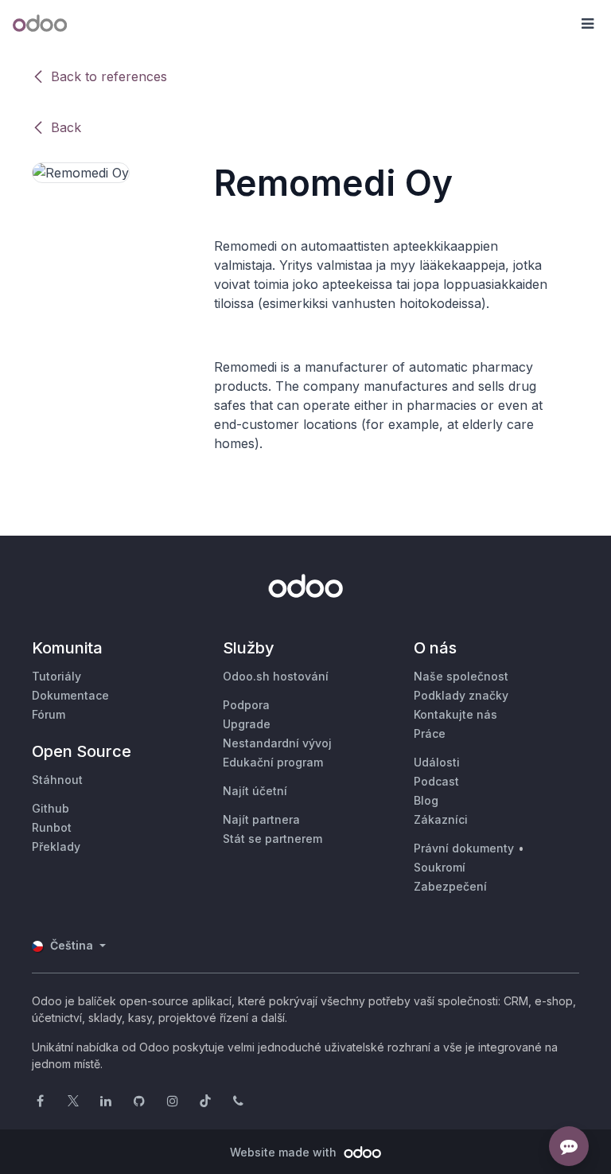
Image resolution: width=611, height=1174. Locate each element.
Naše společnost (461, 676)
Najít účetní (255, 791)
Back (66, 127)
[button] (587, 24)
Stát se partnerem (272, 838)
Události (437, 762)
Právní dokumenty (464, 848)
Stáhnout (57, 779)
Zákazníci (441, 819)
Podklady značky (461, 695)
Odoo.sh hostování (276, 676)
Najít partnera (261, 819)
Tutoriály (56, 676)
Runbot (52, 827)
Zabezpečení (450, 886)
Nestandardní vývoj (277, 743)
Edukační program (273, 762)
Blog (426, 800)
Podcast (436, 781)
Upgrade (246, 724)
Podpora (246, 705)
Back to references (109, 76)
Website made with (285, 1152)
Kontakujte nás (455, 714)
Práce (430, 733)
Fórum (48, 714)
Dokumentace (70, 695)
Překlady (56, 846)
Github (50, 808)
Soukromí (439, 867)
